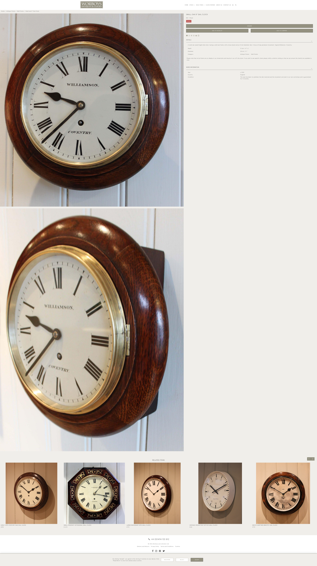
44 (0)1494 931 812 (160, 539)
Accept (197, 559)
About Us (219, 5)
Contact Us (227, 5)
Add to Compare (282, 30)
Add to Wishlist (217, 30)
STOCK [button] (191, 5)
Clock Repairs (210, 5)
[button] (236, 5)
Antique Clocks (10, 11)
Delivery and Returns (143, 546)
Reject (182, 559)
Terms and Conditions (167, 546)
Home (3, 11)
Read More (167, 559)
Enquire (249, 26)
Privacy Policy (155, 546)
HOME (186, 5)
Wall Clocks (20, 11)
